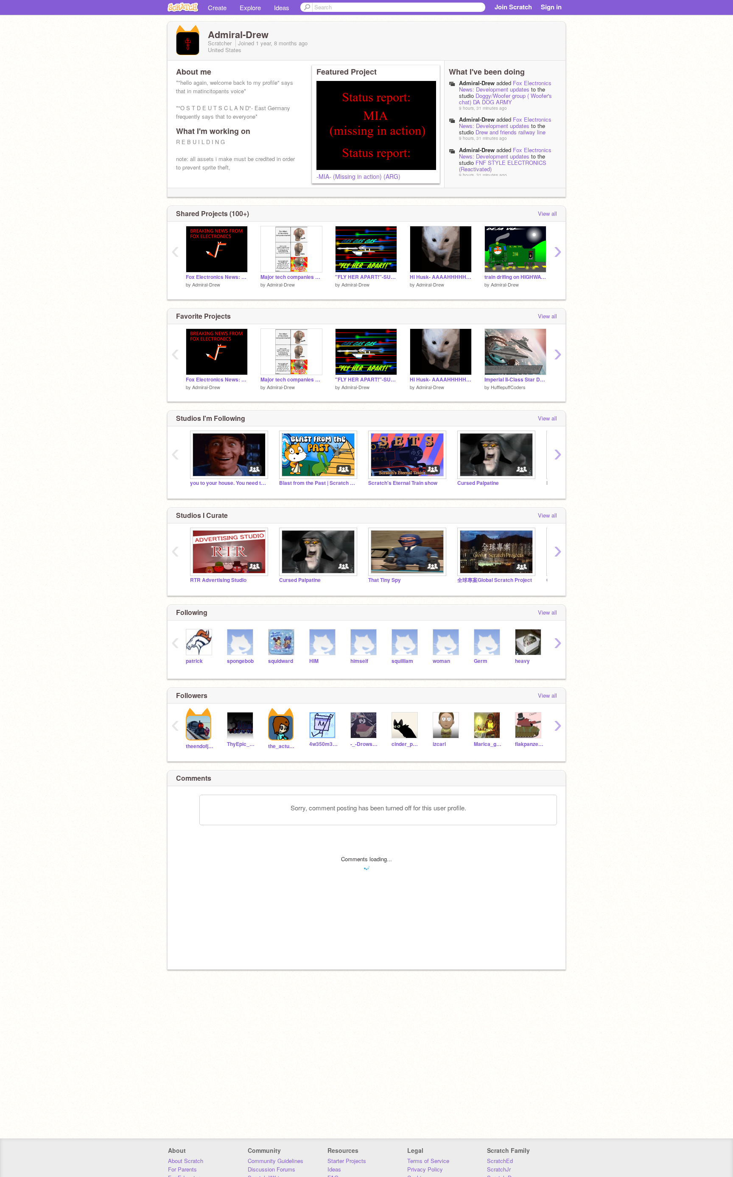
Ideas (281, 7)
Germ (480, 661)
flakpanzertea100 (529, 744)
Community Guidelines (275, 1161)
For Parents (182, 1169)
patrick (194, 661)
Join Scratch (513, 6)
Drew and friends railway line (511, 132)
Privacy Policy (425, 1169)
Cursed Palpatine (478, 483)
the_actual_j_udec (282, 746)
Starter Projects (346, 1161)
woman (441, 661)
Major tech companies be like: (291, 277)
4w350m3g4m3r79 (323, 744)
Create (217, 7)
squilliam (402, 661)
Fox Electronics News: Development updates (505, 86)
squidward (280, 661)
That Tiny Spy (384, 580)
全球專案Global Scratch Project (494, 580)
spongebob (240, 661)
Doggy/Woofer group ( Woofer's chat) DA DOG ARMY (505, 99)
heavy (522, 661)
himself (359, 661)
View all (547, 213)
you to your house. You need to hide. (228, 483)
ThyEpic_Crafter (241, 744)
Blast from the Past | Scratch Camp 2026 (317, 483)
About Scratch (185, 1161)
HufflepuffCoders (508, 387)
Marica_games (488, 744)
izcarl (439, 744)
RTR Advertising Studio (218, 580)
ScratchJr (499, 1169)
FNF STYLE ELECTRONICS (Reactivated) (502, 166)
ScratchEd (500, 1161)
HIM (314, 661)
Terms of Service (428, 1161)
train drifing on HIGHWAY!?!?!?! (515, 277)
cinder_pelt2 (406, 744)
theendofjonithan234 (200, 746)
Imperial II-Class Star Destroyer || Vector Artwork (515, 379)
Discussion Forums (271, 1169)
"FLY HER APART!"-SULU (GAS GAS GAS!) (366, 277)
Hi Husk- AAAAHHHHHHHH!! (441, 277)
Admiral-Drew (477, 83)
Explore (250, 7)
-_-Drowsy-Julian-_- (364, 744)
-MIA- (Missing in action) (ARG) (358, 176)
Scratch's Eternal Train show (402, 483)
